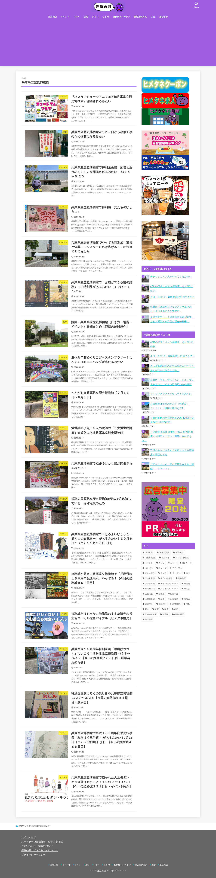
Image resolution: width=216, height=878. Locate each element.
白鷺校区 (176, 604)
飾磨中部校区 (151, 614)
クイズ (95, 16)
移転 (188, 604)
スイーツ (162, 568)
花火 (147, 609)
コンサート (187, 563)
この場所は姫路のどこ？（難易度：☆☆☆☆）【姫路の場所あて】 (169, 406)
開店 (166, 609)
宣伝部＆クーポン (121, 16)
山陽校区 (174, 594)
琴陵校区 (162, 604)
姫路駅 (187, 588)
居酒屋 (161, 594)
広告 (153, 16)
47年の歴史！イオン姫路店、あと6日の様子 (171, 288)
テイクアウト (178, 568)
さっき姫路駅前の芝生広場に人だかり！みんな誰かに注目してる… (172, 368)
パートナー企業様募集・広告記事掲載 (42, 841)
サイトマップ (28, 837)
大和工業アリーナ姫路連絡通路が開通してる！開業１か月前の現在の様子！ (172, 319)
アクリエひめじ (182, 558)
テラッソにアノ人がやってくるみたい (170, 276)
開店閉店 (52, 16)
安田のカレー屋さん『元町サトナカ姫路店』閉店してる (172, 452)
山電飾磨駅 (150, 599)
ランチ (163, 573)
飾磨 (176, 609)
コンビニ (149, 568)
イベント (65, 16)
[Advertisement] (108, 44)
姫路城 (187, 583)
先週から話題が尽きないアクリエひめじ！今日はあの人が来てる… (170, 308)
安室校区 (149, 594)
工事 (162, 599)
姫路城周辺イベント (169, 588)
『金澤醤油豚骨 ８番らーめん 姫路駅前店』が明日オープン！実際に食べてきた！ (167, 436)
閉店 (157, 609)
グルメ (77, 16)
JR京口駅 (149, 552)
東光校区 (149, 604)
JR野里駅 (179, 552)
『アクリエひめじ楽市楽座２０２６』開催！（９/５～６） (172, 466)
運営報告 (163, 16)
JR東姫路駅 (164, 552)
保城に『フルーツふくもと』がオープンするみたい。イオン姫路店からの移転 (172, 382)
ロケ (188, 573)
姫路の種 (101, 870)
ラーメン (176, 573)
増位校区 (182, 578)
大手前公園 (150, 583)
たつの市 (166, 558)
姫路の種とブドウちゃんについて (39, 850)
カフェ (161, 563)
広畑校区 (174, 599)
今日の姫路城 (166, 578)
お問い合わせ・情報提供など (37, 846)
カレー (173, 563)
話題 (86, 16)
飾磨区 (165, 614)
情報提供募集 (140, 16)
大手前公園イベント (169, 583)
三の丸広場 (150, 578)
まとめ (106, 16)
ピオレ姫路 (150, 573)
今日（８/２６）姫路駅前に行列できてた (172, 297)
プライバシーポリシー (33, 854)
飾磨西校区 (179, 614)
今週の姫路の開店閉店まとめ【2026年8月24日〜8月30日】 (171, 420)
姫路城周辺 (150, 588)
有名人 (187, 599)
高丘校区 (149, 619)
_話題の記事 (150, 558)
